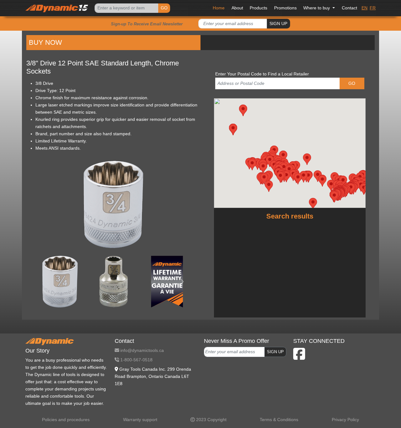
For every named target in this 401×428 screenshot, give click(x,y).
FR (373, 7)
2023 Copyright (211, 419)
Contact (349, 7)
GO (164, 7)
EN (364, 7)
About (237, 7)
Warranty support (140, 419)
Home (219, 7)
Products (258, 7)
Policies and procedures (66, 419)
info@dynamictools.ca (141, 350)
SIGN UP (278, 23)
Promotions (285, 7)
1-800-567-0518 (136, 359)
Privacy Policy (345, 419)
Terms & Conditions (279, 419)
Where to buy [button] (317, 7)
